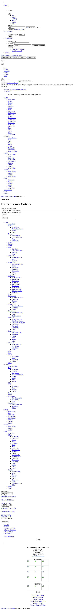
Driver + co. (15, 327)
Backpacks (11, 148)
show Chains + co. (17, 312)
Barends (14, 261)
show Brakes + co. (17, 264)
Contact (6, 526)
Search (10, 190)
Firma (32, 605)
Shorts (14, 381)
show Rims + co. (17, 332)
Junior (13, 230)
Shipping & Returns (10, 530)
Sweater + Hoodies (17, 374)
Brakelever (15, 267)
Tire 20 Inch (15, 346)
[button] (8, 31)
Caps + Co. (15, 480)
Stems (10, 108)
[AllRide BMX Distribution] (11, 55)
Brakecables (15, 271)
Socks (10, 146)
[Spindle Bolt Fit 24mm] (8, 496)
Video (13, 358)
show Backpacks (17, 398)
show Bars (15, 249)
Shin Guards (11, 161)
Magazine (15, 359)
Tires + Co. (15, 461)
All (13, 15)
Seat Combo (15, 286)
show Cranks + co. (17, 297)
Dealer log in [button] (8, 38)
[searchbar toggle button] (31, 58)
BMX (13, 17)
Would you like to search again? (11, 212)
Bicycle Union (41, 605)
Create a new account (18, 49)
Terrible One (41, 601)
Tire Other (15, 348)
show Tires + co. (17, 344)
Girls (9, 141)
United (37, 595)
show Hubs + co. (17, 319)
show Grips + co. (17, 257)
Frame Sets (15, 240)
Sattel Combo (16, 284)
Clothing (14, 19)
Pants (13, 379)
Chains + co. (12, 121)
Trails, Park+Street (17, 229)
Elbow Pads (11, 159)
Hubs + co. (11, 123)
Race (13, 239)
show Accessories (17, 404)
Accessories (11, 149)
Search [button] (6, 5)
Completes (15, 438)
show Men (15, 369)
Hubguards (15, 326)
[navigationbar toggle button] (6, 58)
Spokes (14, 339)
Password (11, 45)
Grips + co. (11, 111)
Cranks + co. (12, 118)
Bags (13, 401)
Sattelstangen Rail (17, 291)
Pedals (10, 116)
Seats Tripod (15, 281)
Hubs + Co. (15, 458)
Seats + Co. (15, 451)
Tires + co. (11, 126)
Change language (13, 34)
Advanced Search (20, 29)
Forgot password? (17, 51)
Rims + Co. (15, 460)
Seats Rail (15, 282)
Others (14, 22)
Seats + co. (11, 114)
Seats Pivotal (15, 279)
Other (9, 133)
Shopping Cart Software (8, 608)
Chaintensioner (16, 316)
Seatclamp (15, 292)
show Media (15, 356)
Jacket (13, 378)
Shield (40, 599)
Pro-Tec (34, 597)
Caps (9, 143)
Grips (13, 259)
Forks (9, 104)
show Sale (11, 180)
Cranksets (15, 299)
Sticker (10, 175)
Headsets (10, 106)
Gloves (10, 164)
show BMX (11, 99)
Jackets (14, 476)
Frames (10, 103)
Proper (35, 603)
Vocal (35, 599)
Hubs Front (15, 324)
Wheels (14, 336)
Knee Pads (11, 158)
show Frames (16, 235)
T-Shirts (14, 371)
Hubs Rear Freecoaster (18, 322)
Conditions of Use (9, 528)
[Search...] (30, 27)
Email (10, 43)
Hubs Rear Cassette (17, 321)
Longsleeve (15, 373)
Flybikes (41, 597)
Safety (14, 20)
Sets (9, 156)
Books (14, 361)
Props (41, 603)
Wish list (7, 52)
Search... (37, 27)
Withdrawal (7, 533)
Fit (33, 595)
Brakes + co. (12, 113)
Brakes (14, 266)
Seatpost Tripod (16, 289)
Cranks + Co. (16, 455)
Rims (13, 338)
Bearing (14, 301)
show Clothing (12, 138)
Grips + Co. (15, 448)
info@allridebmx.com (38, 556)
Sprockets (15, 307)
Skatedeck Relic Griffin (8, 511)
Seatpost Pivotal (16, 287)
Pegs (9, 128)
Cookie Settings (9, 536)
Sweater (14, 475)
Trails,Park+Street (17, 237)
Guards (14, 309)
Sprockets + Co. (16, 456)
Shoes (10, 144)
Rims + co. (11, 124)
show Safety (11, 154)
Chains (14, 314)
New (6, 190)
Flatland (14, 252)
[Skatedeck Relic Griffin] (8, 508)
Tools (9, 129)
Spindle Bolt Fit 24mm (7, 500)
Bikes (9, 101)
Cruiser (14, 232)
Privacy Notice (8, 531)
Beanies (14, 389)
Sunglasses (15, 406)
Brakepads (15, 269)
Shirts (13, 473)
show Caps (15, 386)
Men (9, 139)
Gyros (13, 272)
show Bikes (15, 227)
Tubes (13, 349)
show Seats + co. (17, 277)
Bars (9, 109)
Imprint (6, 525)
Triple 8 (33, 601)
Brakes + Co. (16, 450)
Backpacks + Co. (17, 483)
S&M (42, 595)
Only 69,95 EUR (6, 515)
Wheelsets (15, 334)
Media (10, 131)
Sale (13, 24)
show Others (12, 171)
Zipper (14, 376)
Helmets (10, 163)
